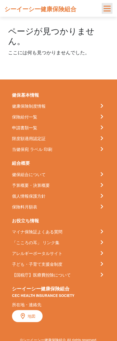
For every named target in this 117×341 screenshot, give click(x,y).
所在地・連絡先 (26, 304)
